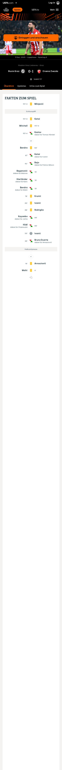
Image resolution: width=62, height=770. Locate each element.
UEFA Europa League (6, 9)
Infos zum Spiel (37, 86)
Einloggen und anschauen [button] (33, 37)
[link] (17, 9)
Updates (21, 86)
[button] (53, 9)
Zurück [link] (9, 17)
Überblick (9, 86)
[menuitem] (20, 9)
